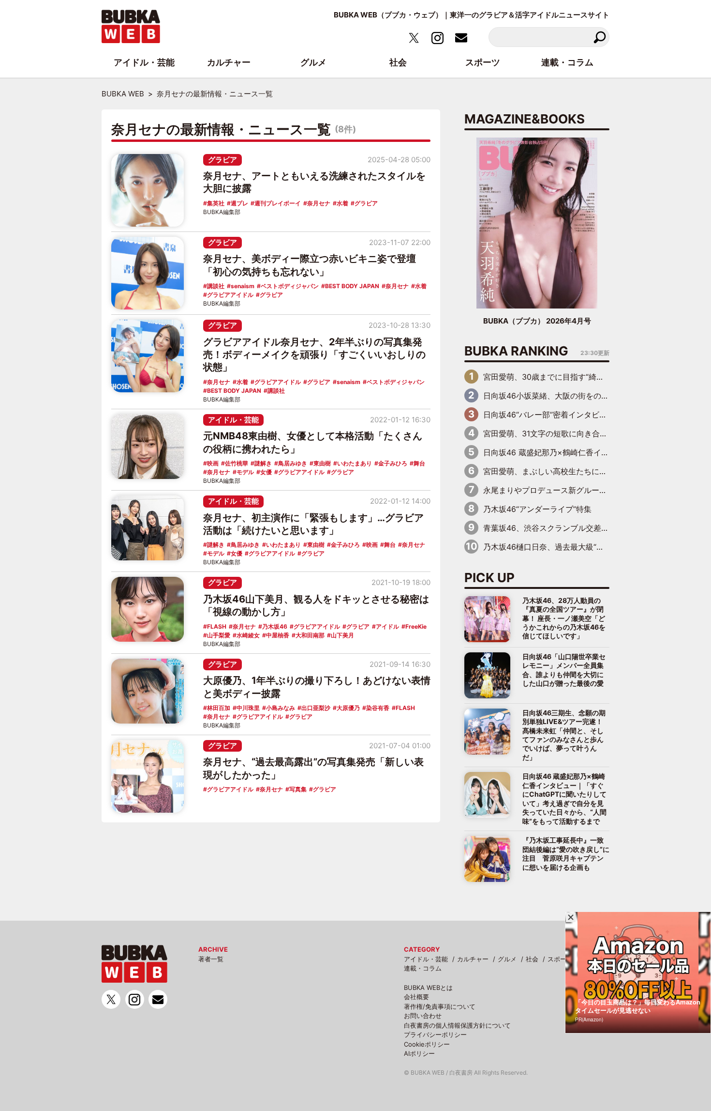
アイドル (387, 626)
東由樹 (322, 463)
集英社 (215, 203)
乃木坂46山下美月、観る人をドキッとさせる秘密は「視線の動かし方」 (316, 605)
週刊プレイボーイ (277, 203)
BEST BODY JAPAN (352, 286)
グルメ (507, 959)
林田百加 (218, 707)
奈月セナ (318, 203)
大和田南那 (310, 635)
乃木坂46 (274, 626)
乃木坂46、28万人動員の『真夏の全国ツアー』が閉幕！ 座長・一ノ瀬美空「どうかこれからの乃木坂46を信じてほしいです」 (564, 618)
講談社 (215, 286)
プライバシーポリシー (435, 1034)
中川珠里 (248, 707)
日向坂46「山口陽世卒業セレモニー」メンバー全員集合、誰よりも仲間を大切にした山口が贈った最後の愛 (564, 669)
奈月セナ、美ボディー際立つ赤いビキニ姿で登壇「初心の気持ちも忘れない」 (309, 265)
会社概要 (416, 997)
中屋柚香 (277, 635)
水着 (342, 203)
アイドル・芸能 (233, 419)
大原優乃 (348, 707)
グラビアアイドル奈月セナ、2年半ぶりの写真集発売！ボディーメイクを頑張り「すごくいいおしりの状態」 (314, 354)
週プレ (239, 203)
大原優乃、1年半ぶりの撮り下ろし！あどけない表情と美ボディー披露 (316, 687)
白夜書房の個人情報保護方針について (457, 1025)
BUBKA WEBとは (428, 987)
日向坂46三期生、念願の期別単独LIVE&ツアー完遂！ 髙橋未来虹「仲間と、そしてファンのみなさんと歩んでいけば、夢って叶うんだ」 (564, 735)
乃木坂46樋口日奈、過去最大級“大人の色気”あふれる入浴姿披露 (595, 547)
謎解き (263, 463)
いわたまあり (354, 463)
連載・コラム (423, 968)
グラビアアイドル (230, 294)
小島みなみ (280, 707)
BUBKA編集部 (221, 212)
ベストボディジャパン (290, 286)
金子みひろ (392, 463)
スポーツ (560, 959)
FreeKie (416, 626)
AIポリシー (419, 1053)
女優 (266, 472)
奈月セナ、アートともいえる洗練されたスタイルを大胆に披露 (314, 182)
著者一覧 (210, 959)
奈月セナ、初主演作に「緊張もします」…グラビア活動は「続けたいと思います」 (313, 524)
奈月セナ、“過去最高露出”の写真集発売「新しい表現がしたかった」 (313, 768)
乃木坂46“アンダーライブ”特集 (537, 509)
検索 (599, 37)
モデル (245, 472)
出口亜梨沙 (315, 707)
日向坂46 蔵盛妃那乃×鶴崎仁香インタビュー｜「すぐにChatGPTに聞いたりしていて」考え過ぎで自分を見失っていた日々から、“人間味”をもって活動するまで (564, 798)
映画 (213, 463)
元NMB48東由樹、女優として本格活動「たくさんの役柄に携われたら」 (312, 442)
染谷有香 (377, 707)
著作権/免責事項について (439, 1006)
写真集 (298, 789)
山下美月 (342, 635)
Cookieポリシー (427, 1044)
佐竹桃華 (236, 463)
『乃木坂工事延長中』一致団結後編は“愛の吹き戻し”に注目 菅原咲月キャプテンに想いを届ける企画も (565, 853)
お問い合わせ (423, 1015)
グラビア (222, 159)
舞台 (419, 463)
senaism (242, 286)
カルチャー (473, 959)
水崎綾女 (248, 635)
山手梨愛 (218, 635)
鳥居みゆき (292, 463)
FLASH (216, 626)
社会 (532, 959)
